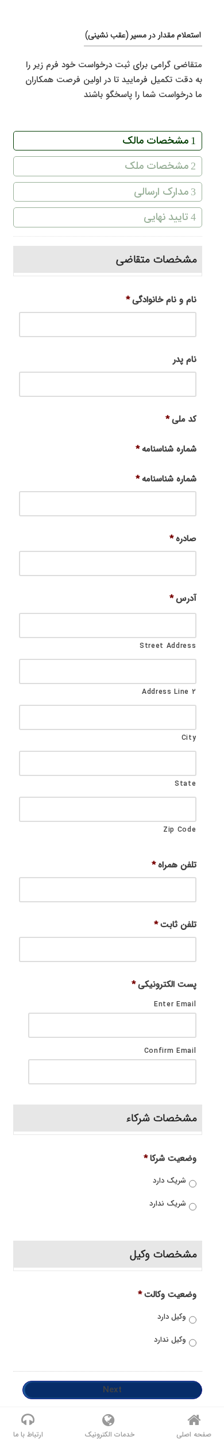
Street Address (168, 645)
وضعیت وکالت (167, 1295)
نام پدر (184, 360)
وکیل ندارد (170, 1340)
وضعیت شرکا (170, 1159)
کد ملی (180, 420)
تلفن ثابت (175, 925)
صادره (182, 539)
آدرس (182, 599)
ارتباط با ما (28, 1434)
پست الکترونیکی (164, 985)
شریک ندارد (167, 1204)
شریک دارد (169, 1181)
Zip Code (179, 829)
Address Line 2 (169, 691)
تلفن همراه (174, 865)
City (188, 737)
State (185, 783)
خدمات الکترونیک (109, 1434)
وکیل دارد (171, 1317)
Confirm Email (170, 1050)
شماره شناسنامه (166, 449)
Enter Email (175, 1004)
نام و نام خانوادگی (161, 300)
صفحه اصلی (193, 1434)
